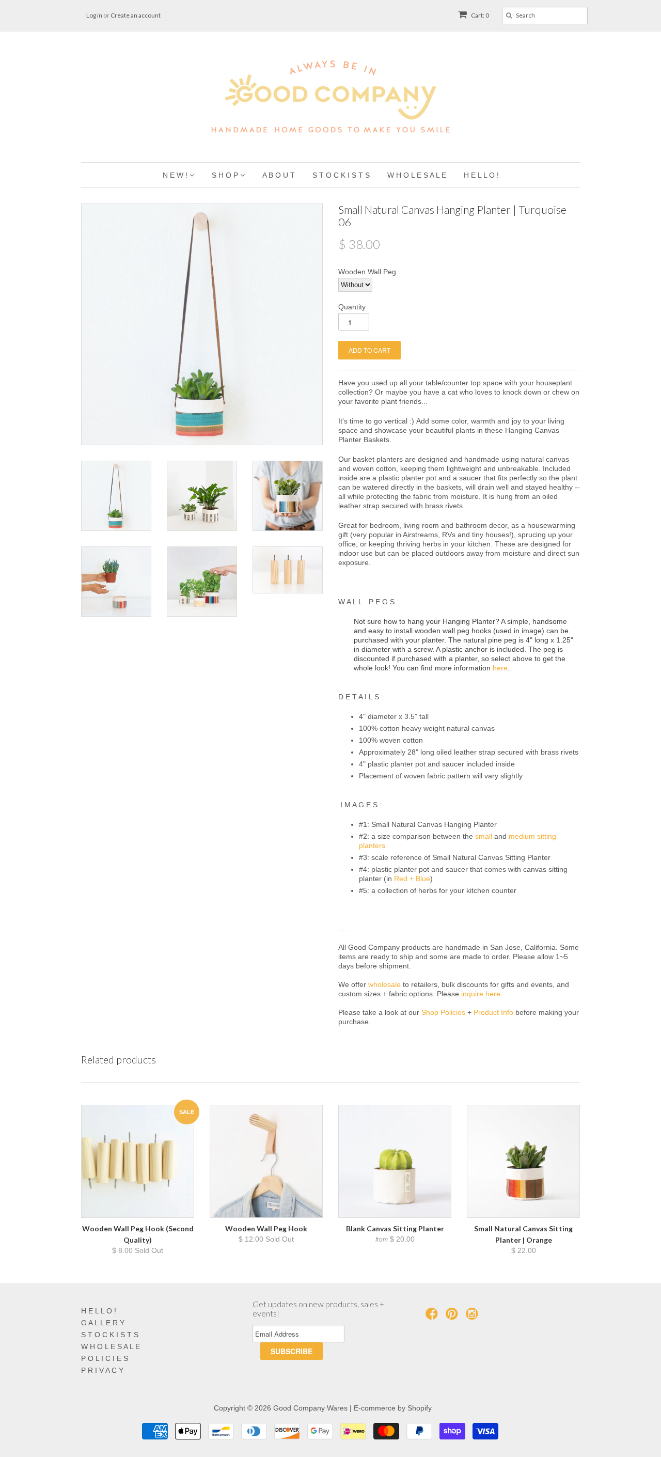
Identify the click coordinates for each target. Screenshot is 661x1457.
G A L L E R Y (102, 1323)
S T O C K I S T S (109, 1334)
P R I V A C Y (102, 1370)
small (483, 836)
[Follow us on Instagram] (473, 1317)
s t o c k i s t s (341, 175)
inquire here (480, 994)
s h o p (226, 175)
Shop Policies (443, 1012)
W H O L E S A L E (110, 1346)
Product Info (493, 1012)
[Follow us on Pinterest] (453, 1317)
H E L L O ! (98, 1311)
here (500, 668)
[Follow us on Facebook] (433, 1317)
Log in (94, 15)
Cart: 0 (479, 15)
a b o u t (278, 175)
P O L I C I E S (104, 1358)
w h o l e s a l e (416, 175)
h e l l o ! (481, 175)
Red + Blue (412, 878)
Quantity (352, 307)
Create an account (136, 15)
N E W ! (176, 175)
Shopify (419, 1408)
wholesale (384, 984)
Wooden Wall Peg (367, 272)
